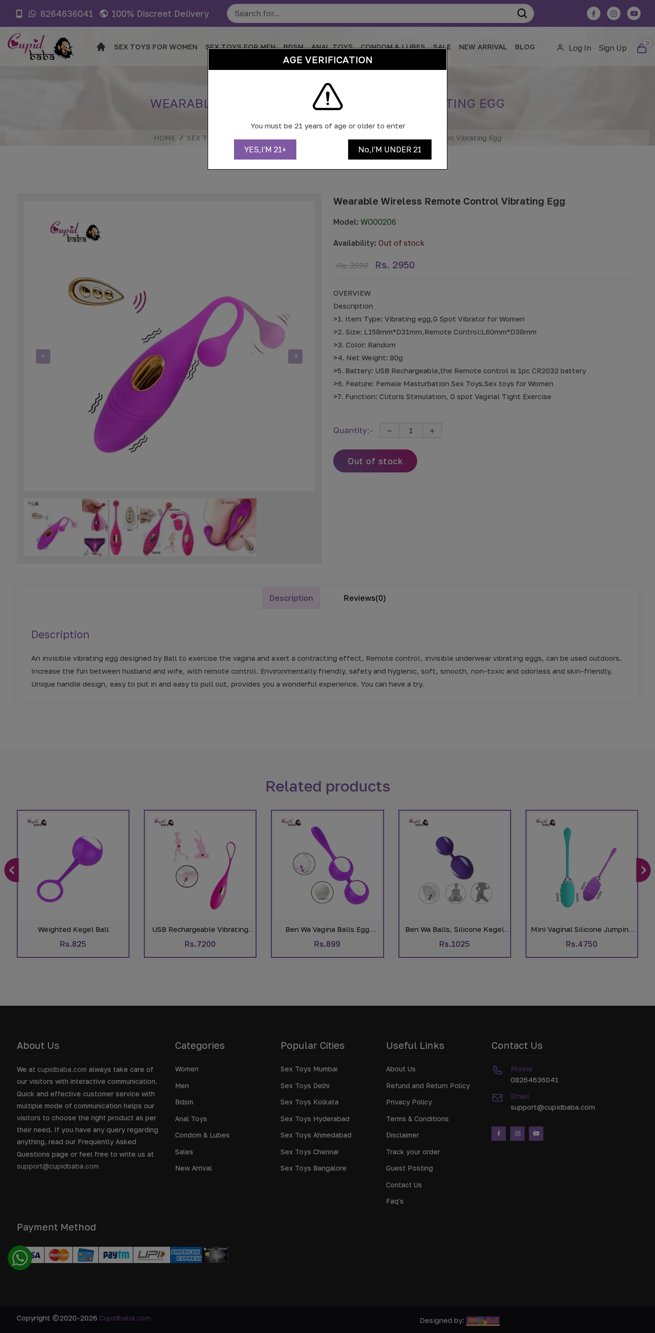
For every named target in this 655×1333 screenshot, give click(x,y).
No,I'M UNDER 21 (389, 149)
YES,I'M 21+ (265, 149)
